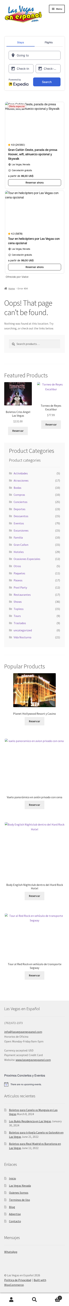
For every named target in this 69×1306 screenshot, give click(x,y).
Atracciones (21, 480)
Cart (53, 1296)
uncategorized (23, 630)
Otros (17, 566)
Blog (12, 1207)
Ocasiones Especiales (27, 559)
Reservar (18, 431)
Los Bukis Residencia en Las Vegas (30, 1121)
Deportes (19, 509)
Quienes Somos (18, 1192)
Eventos (19, 523)
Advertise (15, 1214)
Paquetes (19, 573)
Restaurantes (22, 594)
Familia (18, 537)
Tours (17, 616)
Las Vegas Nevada (20, 1185)
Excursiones (21, 530)
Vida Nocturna (22, 637)
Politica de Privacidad (17, 1280)
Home (11, 288)
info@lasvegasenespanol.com (23, 1032)
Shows (18, 601)
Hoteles (19, 552)
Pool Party (20, 587)
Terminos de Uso (19, 1200)
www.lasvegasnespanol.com (33, 1060)
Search (34, 1299)
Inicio (12, 1178)
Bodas (17, 487)
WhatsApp (10, 1252)
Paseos (18, 580)
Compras (19, 495)
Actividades (21, 473)
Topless (19, 609)
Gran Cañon (21, 544)
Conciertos (20, 502)
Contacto (15, 1221)
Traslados (20, 623)
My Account (11, 1299)
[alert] (34, 1084)
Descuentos (21, 516)
